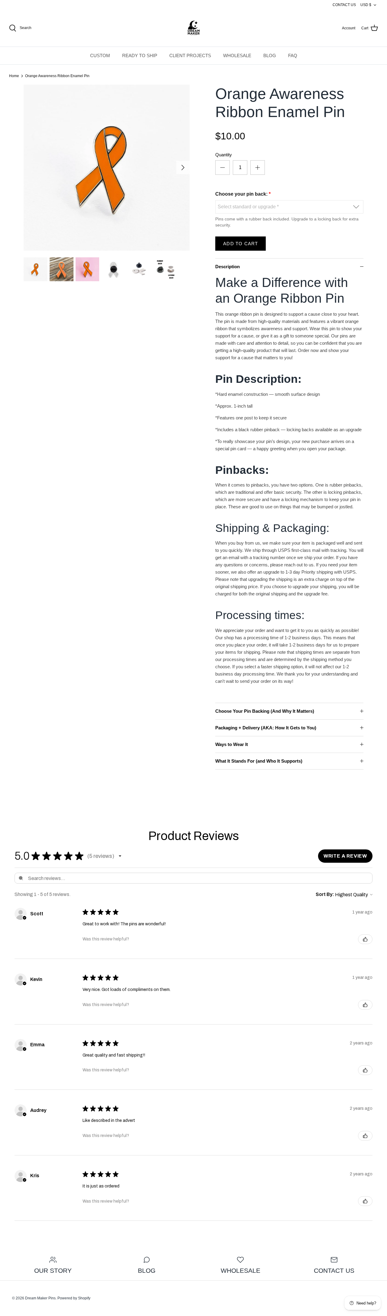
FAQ (292, 55)
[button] (120, 856)
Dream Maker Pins (40, 1298)
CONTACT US (344, 5)
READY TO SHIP (139, 55)
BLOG (269, 55)
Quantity (223, 154)
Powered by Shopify (73, 1298)
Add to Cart (240, 243)
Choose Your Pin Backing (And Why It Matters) (264, 711)
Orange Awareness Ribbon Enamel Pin (57, 76)
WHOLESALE (237, 55)
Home (14, 76)
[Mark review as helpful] (365, 939)
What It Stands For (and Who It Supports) (258, 761)
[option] (107, 168)
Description (227, 266)
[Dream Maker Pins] (193, 28)
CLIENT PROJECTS (190, 55)
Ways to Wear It (231, 744)
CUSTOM (100, 55)
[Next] (183, 167)
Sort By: (325, 894)
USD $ (365, 5)
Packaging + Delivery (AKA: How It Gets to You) (265, 727)
